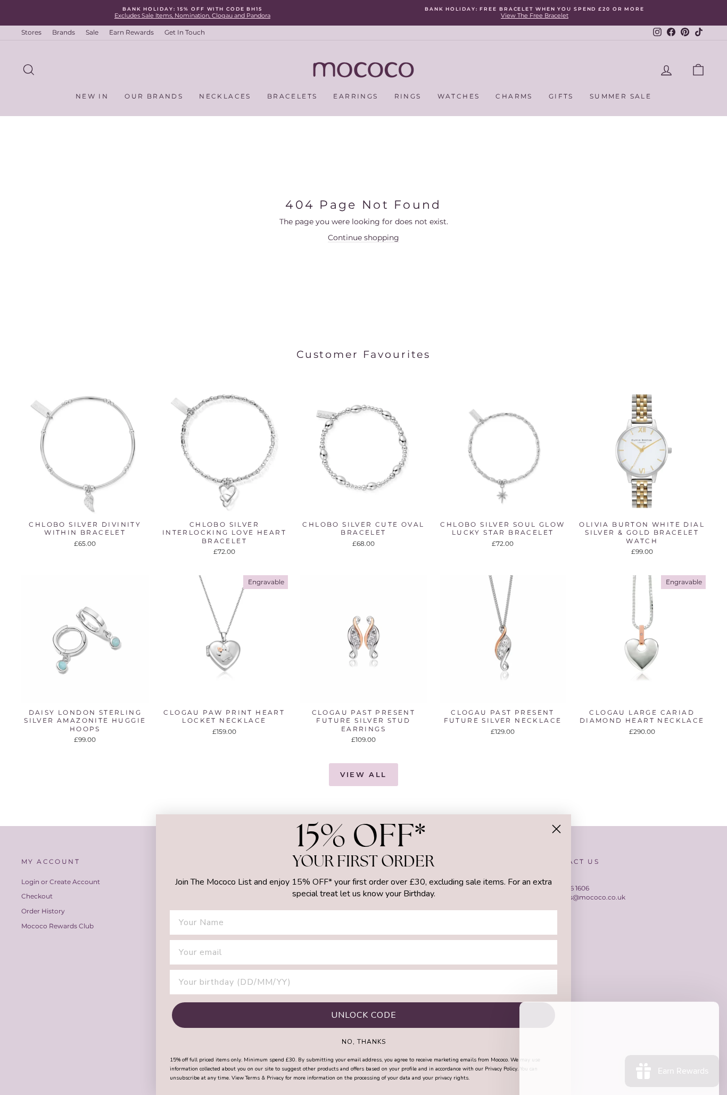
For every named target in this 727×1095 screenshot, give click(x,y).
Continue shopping (363, 237)
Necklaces (225, 96)
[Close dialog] (556, 829)
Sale (92, 32)
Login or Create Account (60, 882)
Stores (31, 32)
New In (92, 96)
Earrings (355, 96)
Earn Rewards (131, 32)
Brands (63, 32)
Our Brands (154, 96)
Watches (458, 96)
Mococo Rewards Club (57, 926)
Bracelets (292, 96)
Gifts (561, 96)
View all (363, 774)
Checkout (37, 896)
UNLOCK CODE (363, 1015)
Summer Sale (620, 96)
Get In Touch (184, 32)
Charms (513, 96)
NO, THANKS (364, 1041)
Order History (43, 911)
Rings (408, 96)
